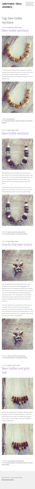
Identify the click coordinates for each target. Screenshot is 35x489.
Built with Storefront (8, 479)
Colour (9, 232)
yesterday (23, 286)
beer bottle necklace (10, 120)
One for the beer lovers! (17, 244)
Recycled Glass (10, 119)
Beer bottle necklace (15, 30)
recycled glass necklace (22, 234)
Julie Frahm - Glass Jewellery (12, 5)
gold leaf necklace (20, 120)
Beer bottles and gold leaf (15, 370)
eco (9, 461)
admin (20, 27)
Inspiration (14, 232)
